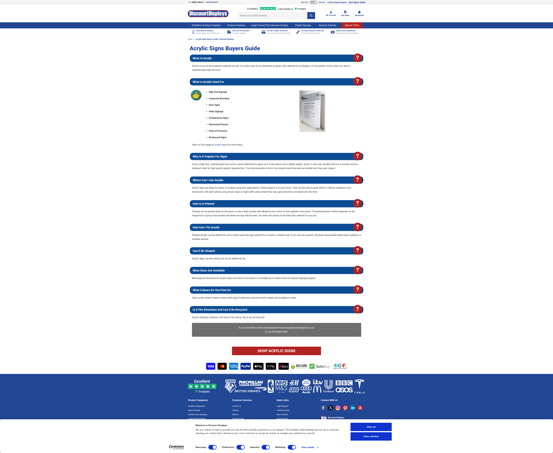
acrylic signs (220, 144)
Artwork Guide (238, 419)
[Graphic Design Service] (297, 32)
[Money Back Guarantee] (332, 32)
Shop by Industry (327, 25)
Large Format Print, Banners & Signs (269, 25)
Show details (307, 447)
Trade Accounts (282, 410)
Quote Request (212, 2)
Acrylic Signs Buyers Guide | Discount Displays (215, 39)
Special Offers (352, 25)
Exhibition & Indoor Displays (206, 25)
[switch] (240, 447)
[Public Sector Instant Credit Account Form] (263, 32)
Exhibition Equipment (196, 406)
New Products (282, 414)
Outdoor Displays (236, 25)
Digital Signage (303, 25)
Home (190, 39)
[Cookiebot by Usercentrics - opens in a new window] (176, 447)
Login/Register (282, 406)
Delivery (235, 410)
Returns (235, 414)
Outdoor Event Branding (197, 414)
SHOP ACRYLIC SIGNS (276, 351)
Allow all (371, 427)
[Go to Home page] (208, 13)
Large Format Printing (197, 419)
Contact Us (236, 406)
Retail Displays (194, 410)
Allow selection (371, 436)
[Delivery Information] (228, 32)
